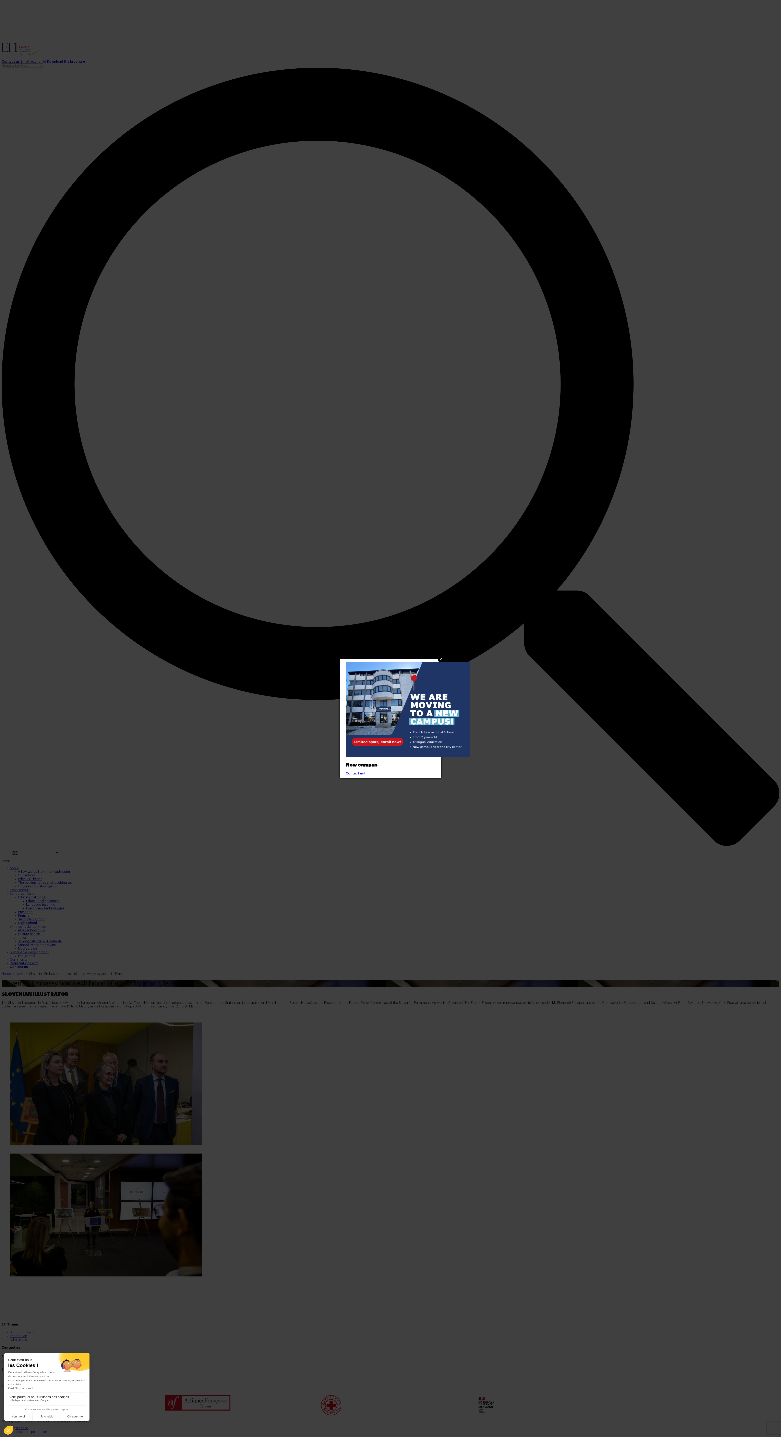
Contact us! (355, 773)
